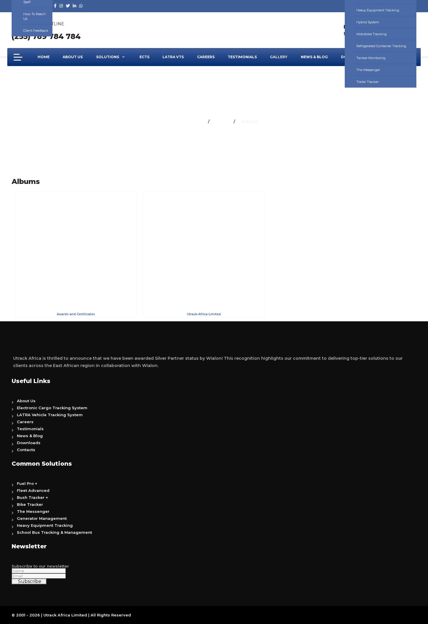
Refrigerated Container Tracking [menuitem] (381, 46)
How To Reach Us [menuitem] (34, 16)
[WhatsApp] (81, 6)
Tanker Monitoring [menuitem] (370, 58)
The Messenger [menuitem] (368, 70)
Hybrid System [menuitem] (367, 22)
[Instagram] (61, 6)
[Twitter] (68, 6)
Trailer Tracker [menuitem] (367, 82)
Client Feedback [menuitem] (35, 31)
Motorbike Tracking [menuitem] (371, 34)
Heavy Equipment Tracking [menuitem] (377, 10)
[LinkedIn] (74, 6)
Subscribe (29, 581)
